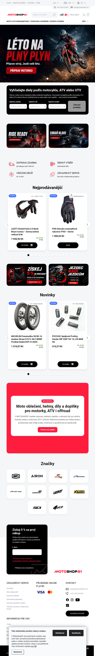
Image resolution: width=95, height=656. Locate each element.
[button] (28, 255)
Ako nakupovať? (12, 592)
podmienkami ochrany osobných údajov (26, 561)
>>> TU (33, 646)
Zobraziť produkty (77, 106)
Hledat (54, 15)
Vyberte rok (33, 102)
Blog (38, 3)
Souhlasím (76, 633)
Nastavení (18, 652)
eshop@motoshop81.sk (79, 589)
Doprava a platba (19, 3)
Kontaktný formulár (77, 613)
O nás (9, 3)
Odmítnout (59, 633)
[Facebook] (67, 599)
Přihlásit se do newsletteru (24, 568)
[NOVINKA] (27, 210)
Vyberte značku (15, 102)
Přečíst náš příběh (48, 430)
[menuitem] (36, 21)
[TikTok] (67, 605)
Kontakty (31, 3)
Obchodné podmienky (14, 599)
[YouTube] (77, 599)
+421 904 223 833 (76, 593)
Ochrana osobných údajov (16, 603)
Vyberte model (53, 102)
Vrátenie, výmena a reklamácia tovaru (17, 608)
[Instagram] (72, 599)
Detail (68, 245)
